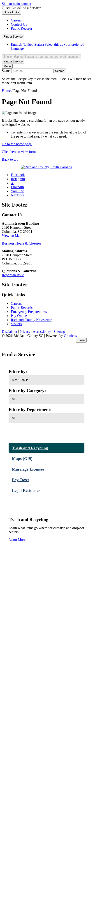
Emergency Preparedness (29, 312)
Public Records (22, 307)
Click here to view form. (19, 152)
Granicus (70, 336)
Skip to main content (16, 4)
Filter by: (18, 371)
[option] (51, 47)
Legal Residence (26, 490)
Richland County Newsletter (31, 320)
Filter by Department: (30, 409)
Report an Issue (13, 275)
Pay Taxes (20, 480)
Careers (16, 303)
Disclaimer (9, 331)
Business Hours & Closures (21, 243)
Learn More (17, 540)
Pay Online (19, 316)
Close (81, 340)
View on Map (11, 236)
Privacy (25, 331)
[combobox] (41, 56)
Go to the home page (17, 144)
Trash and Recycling (30, 448)
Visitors (16, 324)
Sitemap (59, 331)
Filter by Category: (27, 390)
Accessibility (42, 331)
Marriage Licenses (28, 469)
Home (6, 91)
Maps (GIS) (22, 458)
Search (7, 71)
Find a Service (13, 36)
